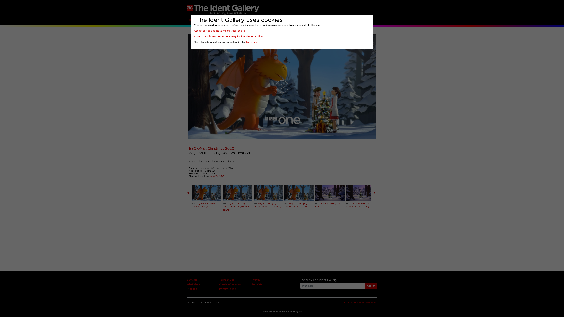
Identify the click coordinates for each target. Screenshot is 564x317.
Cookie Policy (252, 42)
